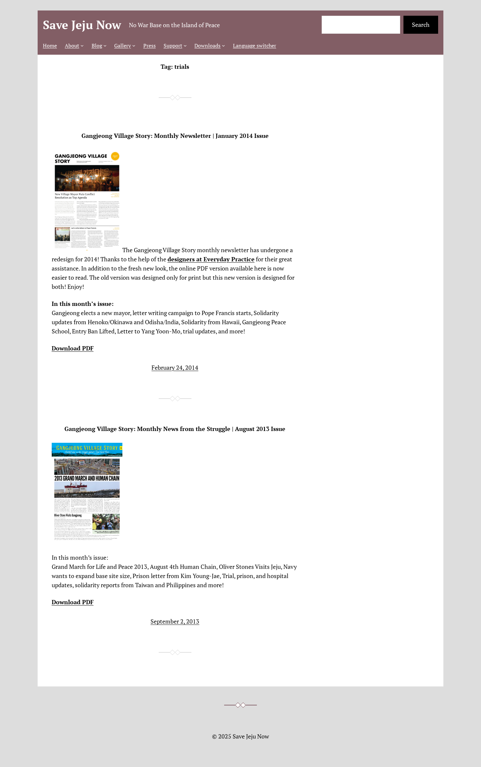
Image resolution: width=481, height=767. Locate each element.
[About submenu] (82, 45)
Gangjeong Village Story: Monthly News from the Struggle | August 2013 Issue (174, 429)
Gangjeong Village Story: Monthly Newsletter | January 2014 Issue (175, 136)
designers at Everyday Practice (211, 259)
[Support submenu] (185, 45)
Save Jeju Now (82, 24)
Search (421, 24)
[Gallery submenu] (133, 45)
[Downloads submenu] (223, 45)
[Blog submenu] (105, 45)
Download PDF (73, 348)
